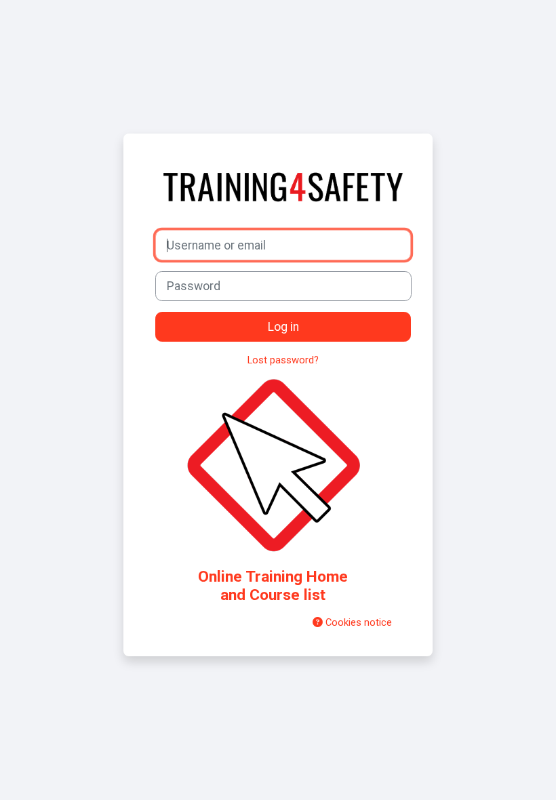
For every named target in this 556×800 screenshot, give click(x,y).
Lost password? (283, 360)
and (273, 585)
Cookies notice (357, 622)
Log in (283, 327)
